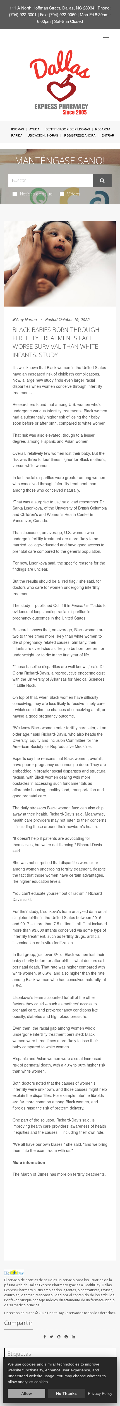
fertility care (76, 727)
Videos (73, 194)
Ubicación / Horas (43, 135)
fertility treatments (89, 1174)
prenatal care (24, 551)
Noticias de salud (36, 194)
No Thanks (66, 1393)
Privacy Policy (100, 1393)
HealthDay (55, 1313)
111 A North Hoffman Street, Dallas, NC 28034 (51, 8)
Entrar (108, 135)
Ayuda (34, 129)
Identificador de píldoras (67, 129)
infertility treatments (64, 410)
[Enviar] (102, 180)
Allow (26, 1393)
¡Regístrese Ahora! (79, 135)
